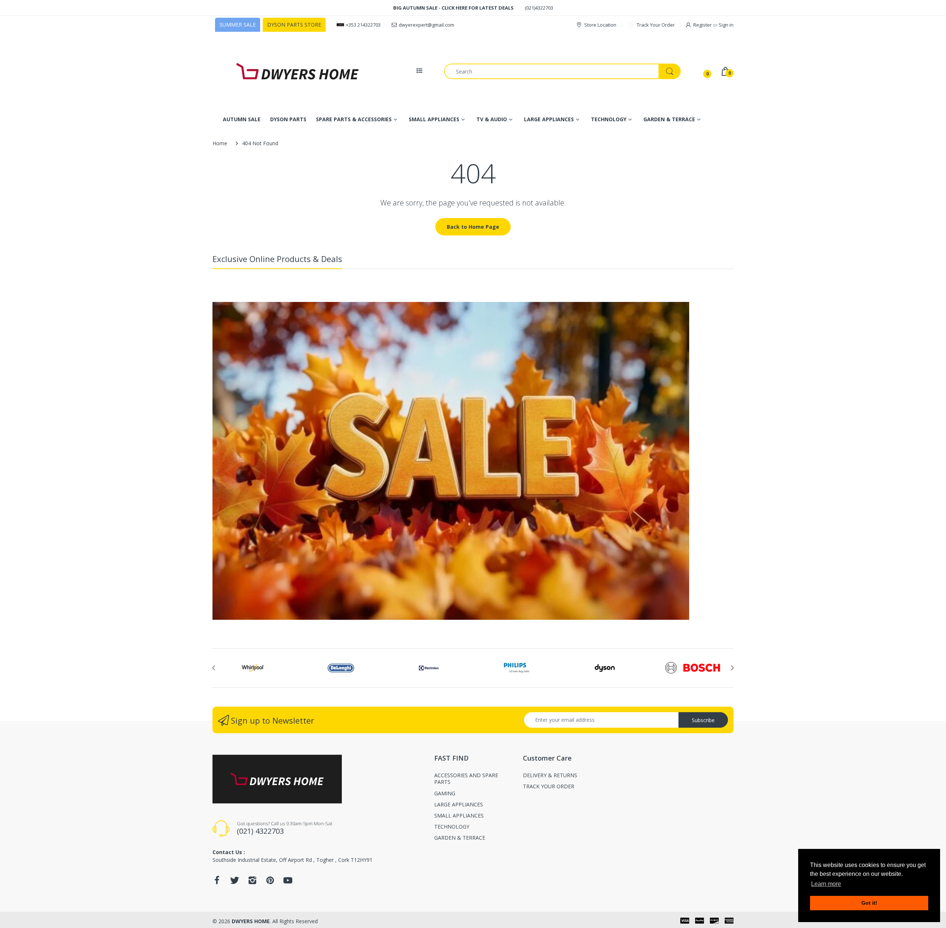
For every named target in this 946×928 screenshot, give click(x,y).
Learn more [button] (826, 884)
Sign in (726, 24)
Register (702, 24)
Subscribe (703, 720)
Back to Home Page (473, 226)
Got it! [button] (869, 903)
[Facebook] (216, 882)
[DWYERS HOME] (297, 71)
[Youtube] (287, 882)
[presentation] (213, 667)
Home (219, 143)
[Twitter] (234, 882)
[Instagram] (252, 882)
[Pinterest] (270, 882)
